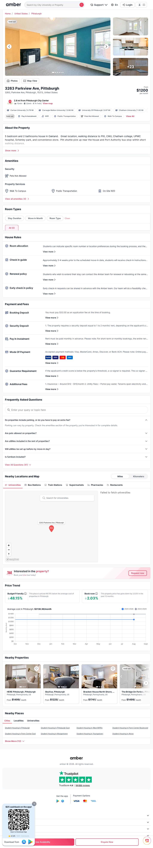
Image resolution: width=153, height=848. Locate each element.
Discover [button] (8, 822)
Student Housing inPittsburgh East (55, 728)
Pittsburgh (36, 13)
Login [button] (129, 4)
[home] (13, 5)
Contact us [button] (9, 835)
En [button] (116, 4)
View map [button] (48, 103)
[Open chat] (148, 843)
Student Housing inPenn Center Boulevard (130, 728)
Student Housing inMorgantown (54, 733)
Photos (14, 80)
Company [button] (9, 815)
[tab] (13, 485)
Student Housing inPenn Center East (20, 733)
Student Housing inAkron (123, 733)
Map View (32, 80)
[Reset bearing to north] (9, 554)
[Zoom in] (9, 545)
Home (8, 13)
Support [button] (99, 4)
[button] (34, 804)
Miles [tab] (120, 476)
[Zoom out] (9, 550)
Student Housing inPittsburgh (17, 728)
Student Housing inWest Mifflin (89, 728)
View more (50, 317)
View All (130, 116)
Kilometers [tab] (138, 476)
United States (21, 13)
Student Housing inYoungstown (89, 733)
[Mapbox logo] (12, 559)
